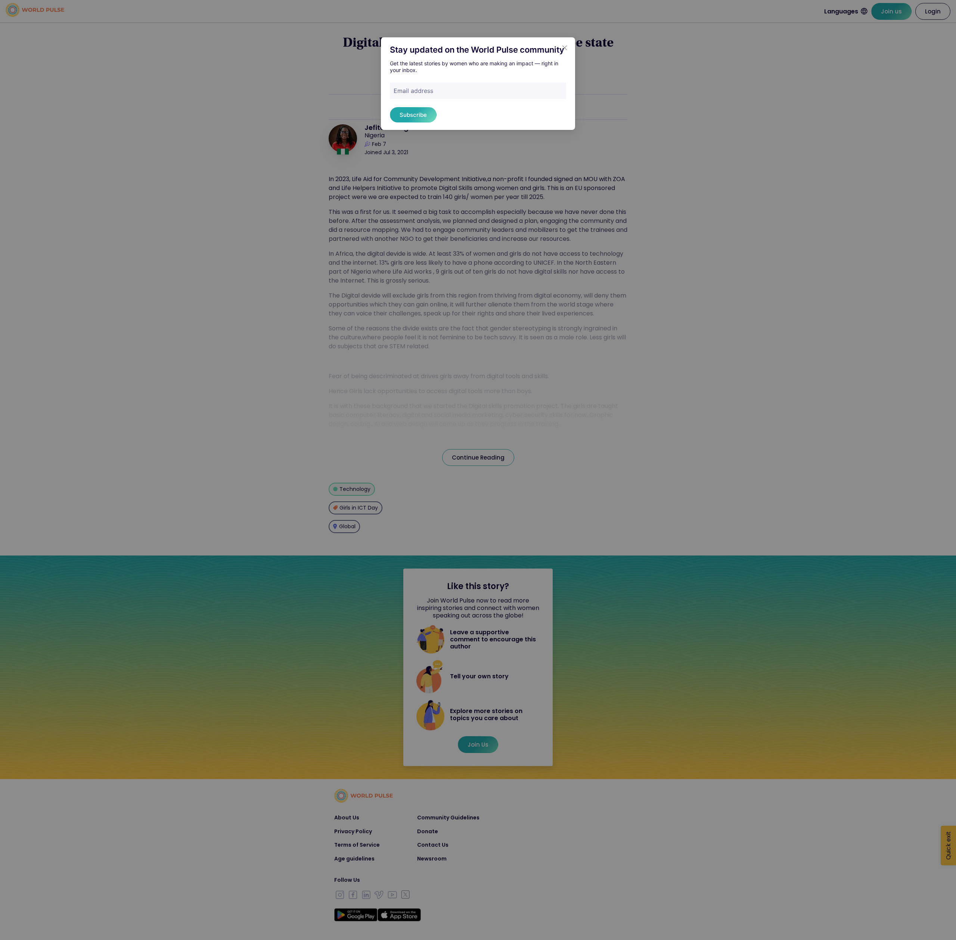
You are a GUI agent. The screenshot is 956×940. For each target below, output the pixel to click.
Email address (413, 90)
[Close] (565, 48)
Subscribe (413, 114)
